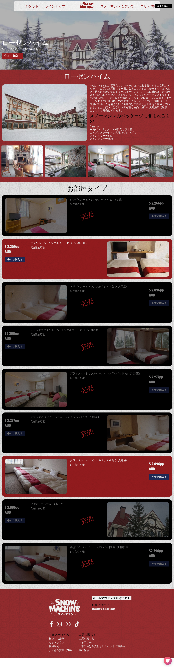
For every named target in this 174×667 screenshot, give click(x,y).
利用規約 (54, 646)
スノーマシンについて (117, 6)
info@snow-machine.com (103, 609)
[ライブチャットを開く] (168, 661)
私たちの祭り (56, 638)
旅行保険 (84, 650)
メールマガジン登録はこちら (111, 598)
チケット (32, 6)
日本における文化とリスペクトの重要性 (102, 646)
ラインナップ (55, 6)
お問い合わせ (100, 604)
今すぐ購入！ (163, 6)
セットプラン (56, 642)
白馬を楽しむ (86, 638)
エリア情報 (148, 6)
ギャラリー (85, 642)
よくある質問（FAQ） (61, 650)
